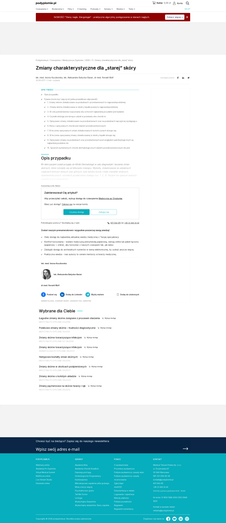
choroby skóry (62, 301)
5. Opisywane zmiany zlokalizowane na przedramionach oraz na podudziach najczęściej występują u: (92, 121)
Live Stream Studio (44, 480)
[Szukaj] (187, 3)
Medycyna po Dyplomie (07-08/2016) (56, 341)
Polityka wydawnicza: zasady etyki (129, 472)
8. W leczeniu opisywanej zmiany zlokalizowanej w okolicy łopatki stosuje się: (81, 135)
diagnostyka (76, 301)
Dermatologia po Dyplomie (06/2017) (57, 351)
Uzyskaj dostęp (76, 212)
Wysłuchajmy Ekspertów (85, 502)
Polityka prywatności (123, 502)
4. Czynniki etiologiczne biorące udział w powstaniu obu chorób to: (76, 116)
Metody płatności (121, 498)
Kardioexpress (81, 480)
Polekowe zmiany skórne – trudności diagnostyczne (67, 327)
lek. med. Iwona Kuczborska (49, 77)
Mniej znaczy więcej (83, 487)
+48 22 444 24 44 (131, 223)
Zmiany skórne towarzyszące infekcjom (60, 337)
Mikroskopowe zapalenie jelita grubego (92, 483)
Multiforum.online (43, 476)
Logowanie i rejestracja (124, 494)
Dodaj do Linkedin (74, 294)
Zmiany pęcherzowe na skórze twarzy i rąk (62, 386)
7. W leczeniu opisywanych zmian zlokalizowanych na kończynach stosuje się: (82, 130)
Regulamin (118, 505)
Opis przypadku (51, 94)
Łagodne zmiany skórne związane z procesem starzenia (69, 318)
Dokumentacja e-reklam (124, 491)
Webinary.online (43, 465)
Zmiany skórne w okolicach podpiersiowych (63, 366)
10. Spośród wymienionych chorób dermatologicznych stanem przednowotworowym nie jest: (88, 148)
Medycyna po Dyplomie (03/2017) (55, 370)
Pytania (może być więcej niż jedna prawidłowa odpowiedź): (71, 99)
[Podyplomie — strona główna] (46, 3)
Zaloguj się (67, 204)
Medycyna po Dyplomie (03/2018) (55, 322)
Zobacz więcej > (175, 17)
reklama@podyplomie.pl (163, 510)
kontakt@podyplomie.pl (163, 480)
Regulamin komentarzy (124, 509)
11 (92, 60)
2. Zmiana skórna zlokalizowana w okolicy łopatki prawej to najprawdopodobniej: (82, 107)
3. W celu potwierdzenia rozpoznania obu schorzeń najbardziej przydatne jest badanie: (85, 111)
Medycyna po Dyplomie (73, 60)
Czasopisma (55, 60)
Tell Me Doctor (81, 494)
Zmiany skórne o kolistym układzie (57, 376)
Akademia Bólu (81, 465)
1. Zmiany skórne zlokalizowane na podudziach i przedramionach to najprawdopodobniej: (86, 102)
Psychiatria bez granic (84, 491)
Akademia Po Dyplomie (46, 469)
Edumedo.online (43, 483)
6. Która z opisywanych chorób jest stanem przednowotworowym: (76, 126)
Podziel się (52, 294)
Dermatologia (47, 301)
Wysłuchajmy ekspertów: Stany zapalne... (92, 505)
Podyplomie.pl (42, 60)
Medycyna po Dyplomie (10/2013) (54, 332)
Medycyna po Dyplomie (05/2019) (55, 361)
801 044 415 (116, 223)
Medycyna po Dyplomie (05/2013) (54, 390)
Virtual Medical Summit (45, 472)
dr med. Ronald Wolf (104, 77)
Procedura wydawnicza (124, 469)
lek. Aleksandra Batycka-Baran (78, 77)
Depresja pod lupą (83, 472)
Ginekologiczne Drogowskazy (88, 476)
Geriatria (87, 301)
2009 (87, 60)
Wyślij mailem (97, 294)
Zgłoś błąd (118, 483)
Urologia (78, 498)
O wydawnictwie (121, 465)
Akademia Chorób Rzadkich (87, 469)
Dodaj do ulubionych (129, 294)
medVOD (118, 487)
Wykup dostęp (110, 318)
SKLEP (187, 9)
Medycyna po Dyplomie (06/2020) (55, 380)
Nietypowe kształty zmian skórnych (58, 357)
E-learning (82, 9)
